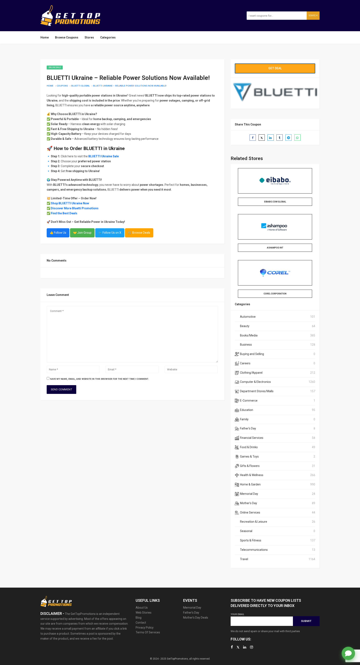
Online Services (250, 512)
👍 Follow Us (58, 232)
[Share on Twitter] (262, 137)
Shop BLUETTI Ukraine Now (70, 203)
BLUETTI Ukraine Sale (103, 156)
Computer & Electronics (255, 381)
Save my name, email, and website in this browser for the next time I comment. (99, 379)
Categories (108, 37)
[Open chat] (348, 653)
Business (246, 344)
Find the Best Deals (64, 213)
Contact (141, 622)
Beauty (244, 326)
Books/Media (249, 335)
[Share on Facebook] (253, 137)
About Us (142, 607)
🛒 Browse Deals (139, 232)
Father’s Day (191, 612)
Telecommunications (254, 549)
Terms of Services (148, 632)
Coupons (62, 85)
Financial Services (251, 437)
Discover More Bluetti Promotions (75, 208)
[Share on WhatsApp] (297, 137)
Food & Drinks (249, 447)
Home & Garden (250, 484)
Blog (138, 617)
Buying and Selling (252, 354)
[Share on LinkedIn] (271, 137)
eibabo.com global (275, 202)
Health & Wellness (251, 475)
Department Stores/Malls (257, 391)
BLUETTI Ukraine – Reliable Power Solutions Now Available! (129, 85)
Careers (245, 363)
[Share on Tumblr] (279, 137)
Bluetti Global (80, 85)
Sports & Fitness (250, 540)
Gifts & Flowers (250, 466)
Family (244, 419)
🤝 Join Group (82, 232)
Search (313, 15)
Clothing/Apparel (251, 372)
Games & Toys (249, 456)
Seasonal (246, 531)
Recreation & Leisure (253, 521)
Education (246, 410)
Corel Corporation (275, 294)
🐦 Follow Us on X (109, 232)
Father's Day (248, 428)
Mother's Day (248, 503)
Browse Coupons (66, 37)
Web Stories (143, 612)
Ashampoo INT (275, 248)
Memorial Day (249, 493)
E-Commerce (249, 400)
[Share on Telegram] (288, 137)
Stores (89, 37)
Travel (244, 559)
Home (44, 37)
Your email (237, 614)
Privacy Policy (145, 627)
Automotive (248, 316)
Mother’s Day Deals (195, 617)
